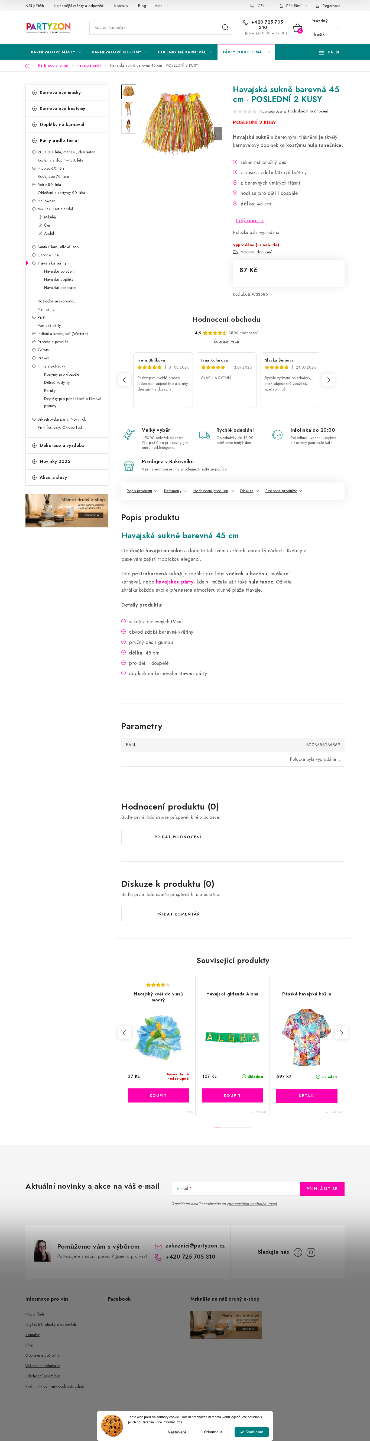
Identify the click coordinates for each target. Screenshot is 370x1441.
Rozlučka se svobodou (57, 301)
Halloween (47, 201)
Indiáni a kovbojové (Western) (63, 333)
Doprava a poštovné (42, 1355)
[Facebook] (298, 1252)
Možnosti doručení (256, 252)
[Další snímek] (218, 133)
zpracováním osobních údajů (252, 1203)
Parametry (172, 491)
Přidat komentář (178, 914)
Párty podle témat (59, 140)
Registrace (331, 5)
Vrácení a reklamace (42, 1365)
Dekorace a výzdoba (62, 445)
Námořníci (47, 309)
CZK (261, 5)
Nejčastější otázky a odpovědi (79, 5)
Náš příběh (34, 5)
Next (328, 379)
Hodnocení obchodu (226, 319)
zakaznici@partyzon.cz (195, 1246)
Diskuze (247, 491)
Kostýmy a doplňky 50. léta (60, 160)
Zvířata (43, 350)
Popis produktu (139, 491)
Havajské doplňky (58, 279)
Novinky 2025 (55, 461)
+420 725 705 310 (266, 25)
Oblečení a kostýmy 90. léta (61, 192)
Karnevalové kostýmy (62, 108)
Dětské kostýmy (57, 382)
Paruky (50, 390)
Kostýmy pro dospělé (61, 374)
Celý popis (248, 220)
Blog (142, 5)
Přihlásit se (322, 1188)
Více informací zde (169, 1422)
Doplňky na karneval (62, 124)
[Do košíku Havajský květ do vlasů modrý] (158, 1095)
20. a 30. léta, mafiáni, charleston (67, 152)
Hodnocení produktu (210, 491)
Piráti (42, 317)
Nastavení (177, 1432)
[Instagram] (311, 1252)
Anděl (49, 233)
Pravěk (43, 358)
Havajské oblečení (59, 271)
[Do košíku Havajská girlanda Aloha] (232, 1095)
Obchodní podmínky (42, 1376)
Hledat (225, 28)
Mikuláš (50, 217)
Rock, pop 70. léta (53, 176)
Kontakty (121, 5)
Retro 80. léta (49, 184)
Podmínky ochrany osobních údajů (54, 1386)
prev (124, 1032)
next (341, 1032)
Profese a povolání (53, 341)
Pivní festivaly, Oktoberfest (60, 427)
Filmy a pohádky (51, 366)
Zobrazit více (226, 341)
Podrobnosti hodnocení (308, 111)
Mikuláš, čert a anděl (55, 209)
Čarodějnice (48, 255)
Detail (306, 1096)
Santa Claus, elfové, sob (58, 247)
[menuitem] (55, 52)
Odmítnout (213, 1431)
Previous (124, 379)
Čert (47, 225)
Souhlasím (254, 1431)
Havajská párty (52, 263)
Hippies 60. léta (51, 168)
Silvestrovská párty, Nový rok (62, 419)
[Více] (329, 52)
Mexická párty (49, 325)
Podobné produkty (281, 491)
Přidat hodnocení (178, 837)
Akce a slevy (53, 477)
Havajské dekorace (60, 287)
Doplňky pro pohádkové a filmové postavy (73, 402)
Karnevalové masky (60, 92)
